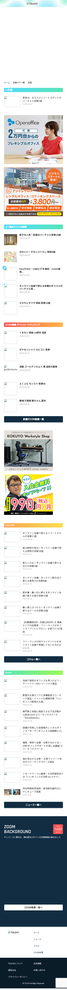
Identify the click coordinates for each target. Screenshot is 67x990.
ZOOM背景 (38, 952)
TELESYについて (15, 963)
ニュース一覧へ (33, 804)
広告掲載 (37, 963)
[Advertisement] (33, 35)
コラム (36, 945)
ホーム (7, 82)
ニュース (37, 939)
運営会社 (12, 970)
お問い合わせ (39, 970)
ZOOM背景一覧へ (33, 907)
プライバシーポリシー (18, 976)
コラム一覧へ (33, 659)
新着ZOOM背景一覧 (33, 419)
